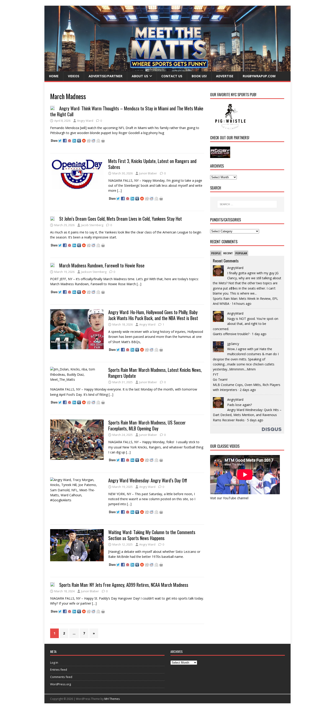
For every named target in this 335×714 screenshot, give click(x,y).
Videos (73, 76)
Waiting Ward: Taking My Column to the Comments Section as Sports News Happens (151, 535)
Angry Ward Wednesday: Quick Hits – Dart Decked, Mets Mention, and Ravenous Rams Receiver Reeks (247, 415)
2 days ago (248, 390)
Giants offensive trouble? (231, 334)
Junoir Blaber (148, 173)
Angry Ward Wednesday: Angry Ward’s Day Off (147, 480)
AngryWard (235, 268)
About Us (140, 76)
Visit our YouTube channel (229, 498)
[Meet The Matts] (167, 69)
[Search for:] (247, 204)
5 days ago (255, 420)
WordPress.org (60, 684)
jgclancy (233, 343)
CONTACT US (171, 76)
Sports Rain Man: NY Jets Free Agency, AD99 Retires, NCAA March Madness (123, 584)
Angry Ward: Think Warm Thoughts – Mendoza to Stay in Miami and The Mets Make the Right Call (126, 111)
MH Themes (112, 699)
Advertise (224, 76)
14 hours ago (241, 303)
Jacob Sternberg (92, 225)
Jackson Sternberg (93, 272)
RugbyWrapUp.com (259, 76)
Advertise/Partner (105, 76)
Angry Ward (85, 121)
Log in (54, 662)
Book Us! (199, 76)
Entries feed (58, 669)
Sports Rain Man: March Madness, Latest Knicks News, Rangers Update (155, 372)
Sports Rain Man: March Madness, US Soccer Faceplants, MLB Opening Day (147, 425)
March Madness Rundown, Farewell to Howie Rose (101, 265)
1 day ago (259, 334)
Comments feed (61, 677)
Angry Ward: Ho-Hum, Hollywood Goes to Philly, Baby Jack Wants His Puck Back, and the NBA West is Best (153, 315)
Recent (228, 253)
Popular (241, 253)
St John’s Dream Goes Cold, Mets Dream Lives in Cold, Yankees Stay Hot (120, 218)
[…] (119, 190)
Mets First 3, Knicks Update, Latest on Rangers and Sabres (152, 164)
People (216, 253)
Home (54, 76)
